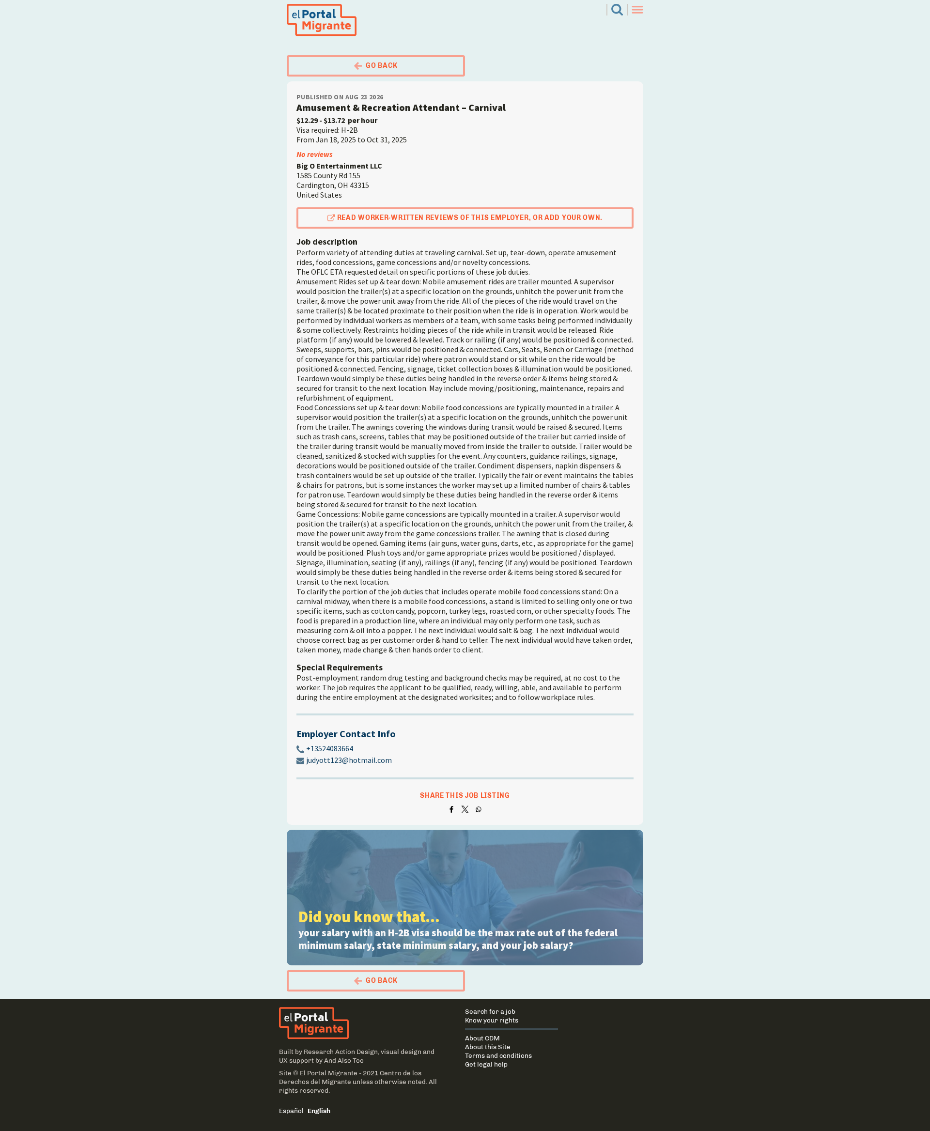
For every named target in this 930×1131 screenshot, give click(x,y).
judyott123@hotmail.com (349, 760)
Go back (382, 66)
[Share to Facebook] (451, 809)
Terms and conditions (498, 1055)
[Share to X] (465, 809)
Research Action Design (341, 1051)
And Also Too (344, 1060)
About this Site (488, 1047)
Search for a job (490, 1011)
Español (291, 1111)
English (319, 1111)
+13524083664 (329, 748)
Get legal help (486, 1064)
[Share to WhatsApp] (478, 809)
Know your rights (491, 1020)
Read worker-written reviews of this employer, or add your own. (470, 218)
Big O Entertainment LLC (339, 165)
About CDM (482, 1038)
